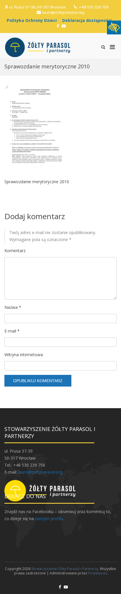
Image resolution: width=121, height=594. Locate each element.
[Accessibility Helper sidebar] (114, 27)
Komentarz (15, 250)
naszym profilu (49, 518)
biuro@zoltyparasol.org (63, 12)
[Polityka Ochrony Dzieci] (33, 20)
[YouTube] (64, 26)
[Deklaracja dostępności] (88, 20)
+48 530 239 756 (94, 7)
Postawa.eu (97, 573)
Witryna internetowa (23, 354)
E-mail (12, 331)
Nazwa (12, 307)
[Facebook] (58, 26)
